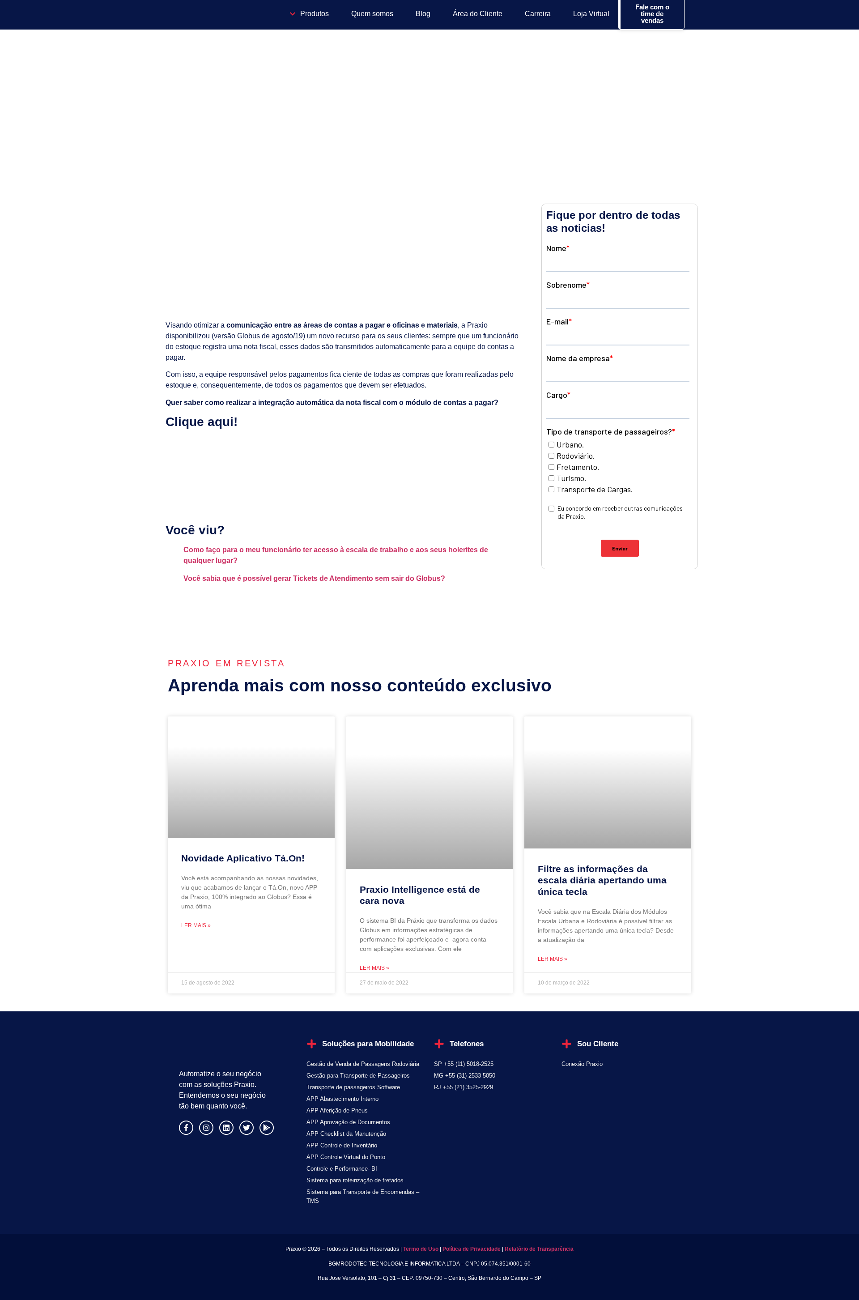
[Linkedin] (226, 1128)
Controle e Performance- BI (341, 1168)
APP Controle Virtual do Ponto (345, 1157)
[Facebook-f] (186, 1128)
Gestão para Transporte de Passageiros (358, 1075)
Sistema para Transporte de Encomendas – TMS (362, 1196)
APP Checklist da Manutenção (346, 1133)
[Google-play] (266, 1128)
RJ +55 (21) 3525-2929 (463, 1087)
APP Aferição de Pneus (337, 1110)
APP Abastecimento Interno (342, 1098)
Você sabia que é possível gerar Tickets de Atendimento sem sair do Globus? (314, 578)
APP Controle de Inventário (341, 1145)
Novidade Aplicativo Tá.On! (243, 858)
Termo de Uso (420, 1249)
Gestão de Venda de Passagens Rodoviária (362, 1064)
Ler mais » (196, 925)
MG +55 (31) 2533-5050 (464, 1075)
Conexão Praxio (582, 1064)
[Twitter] (246, 1128)
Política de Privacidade (471, 1249)
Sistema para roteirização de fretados (355, 1180)
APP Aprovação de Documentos (348, 1122)
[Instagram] (206, 1128)
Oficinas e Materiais (211, 120)
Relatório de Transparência (539, 1249)
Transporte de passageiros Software (353, 1087)
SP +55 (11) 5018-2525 (463, 1064)
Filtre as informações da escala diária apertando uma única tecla (602, 880)
